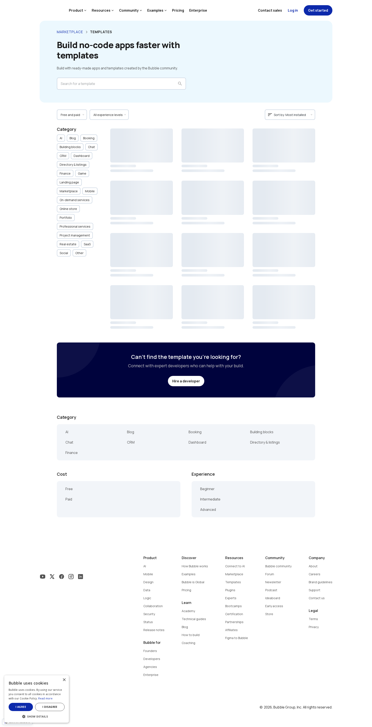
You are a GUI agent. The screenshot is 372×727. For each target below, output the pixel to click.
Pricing (178, 10)
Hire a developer (186, 381)
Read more (45, 698)
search (180, 83)
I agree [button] (21, 707)
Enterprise (198, 10)
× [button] (64, 680)
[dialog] (36, 699)
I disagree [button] (49, 707)
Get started (318, 10)
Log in (293, 10)
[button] (37, 716)
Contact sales (270, 10)
